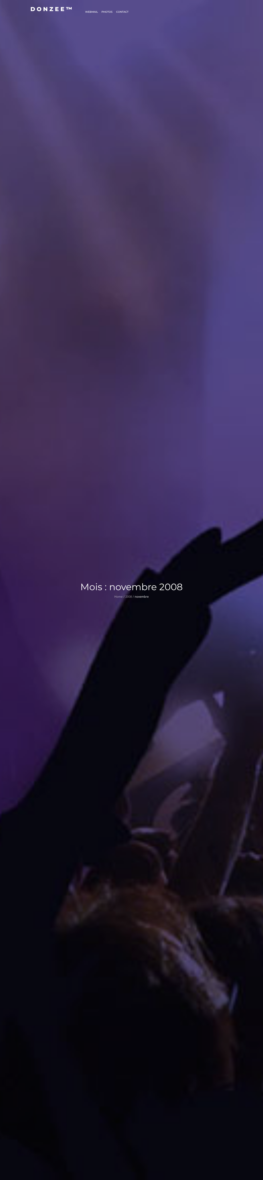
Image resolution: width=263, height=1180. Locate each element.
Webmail (91, 11)
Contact (122, 11)
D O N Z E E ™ (51, 9)
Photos (107, 11)
